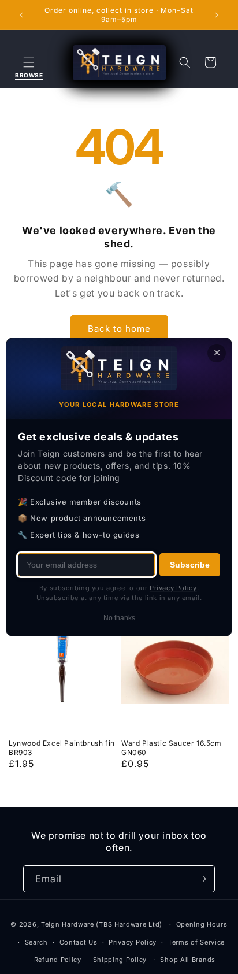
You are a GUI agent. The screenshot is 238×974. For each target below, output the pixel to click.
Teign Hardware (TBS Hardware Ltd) (101, 924)
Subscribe (190, 564)
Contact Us (79, 942)
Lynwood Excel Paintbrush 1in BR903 (62, 748)
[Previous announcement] (21, 15)
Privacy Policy (133, 942)
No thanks (119, 618)
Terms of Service (196, 942)
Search (36, 942)
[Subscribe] (201, 878)
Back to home (119, 328)
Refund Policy (57, 960)
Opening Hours (202, 924)
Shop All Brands (187, 960)
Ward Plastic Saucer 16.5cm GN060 (171, 748)
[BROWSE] (28, 62)
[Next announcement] (216, 15)
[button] (28, 62)
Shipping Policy (120, 960)
